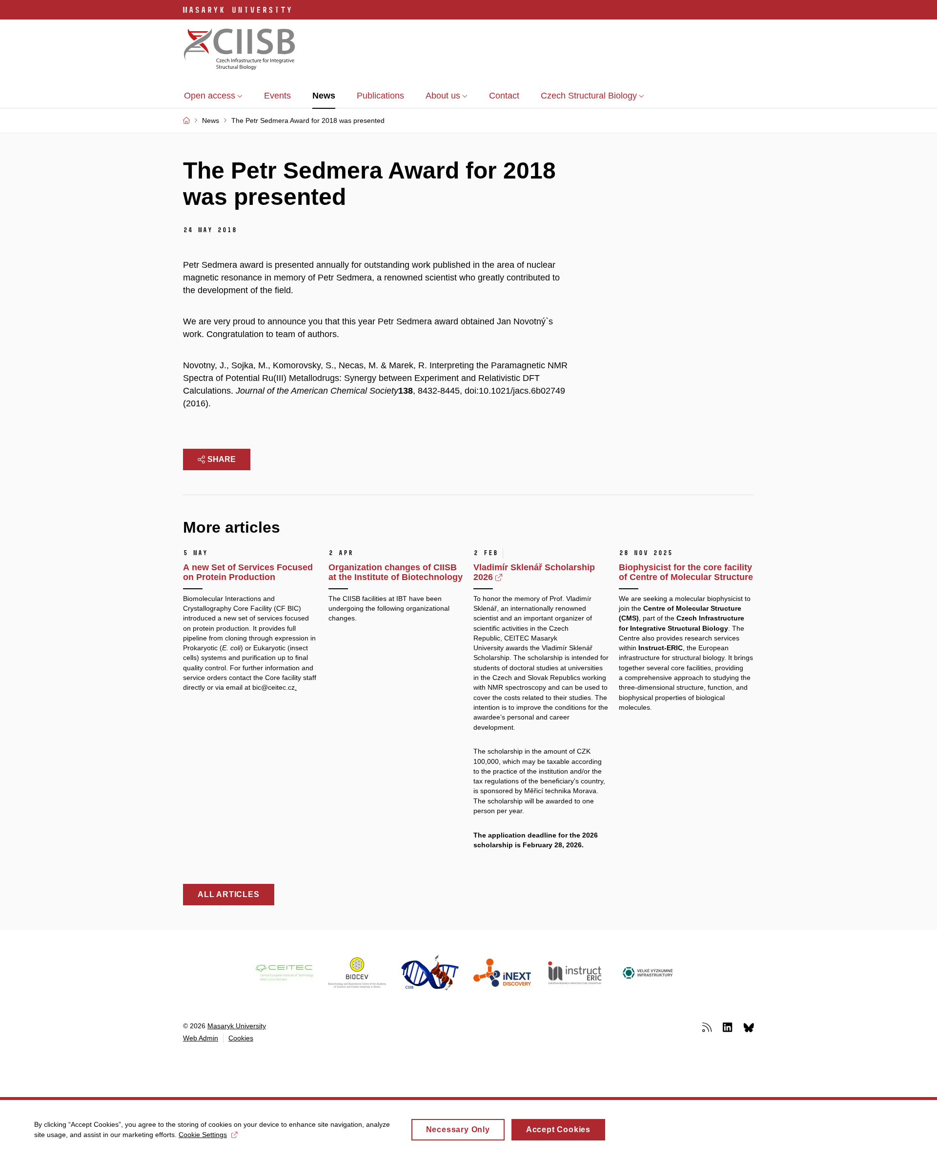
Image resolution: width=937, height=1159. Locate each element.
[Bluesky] (748, 1027)
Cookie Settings (203, 1135)
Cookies (240, 1038)
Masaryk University (236, 1026)
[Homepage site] (239, 50)
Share (221, 459)
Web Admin (200, 1038)
